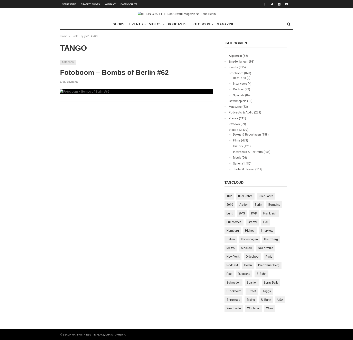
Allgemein (235, 56)
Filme (236, 140)
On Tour (238, 89)
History (238, 146)
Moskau (246, 248)
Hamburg (233, 230)
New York (233, 256)
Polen (248, 265)
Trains (251, 300)
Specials (238, 95)
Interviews (240, 83)
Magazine (225, 24)
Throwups (233, 300)
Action (243, 204)
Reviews (234, 124)
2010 (230, 204)
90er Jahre (266, 196)
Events (136, 24)
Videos (155, 24)
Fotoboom (200, 24)
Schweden (233, 282)
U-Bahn (266, 300)
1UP (229, 196)
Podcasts (177, 24)
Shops (118, 24)
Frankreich (270, 213)
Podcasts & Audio (241, 112)
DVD (254, 213)
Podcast (232, 265)
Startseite (69, 4)
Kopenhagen (249, 239)
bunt (230, 213)
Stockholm (234, 291)
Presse (233, 118)
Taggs (267, 291)
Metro (231, 248)
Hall (265, 222)
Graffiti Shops (90, 4)
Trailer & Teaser (244, 169)
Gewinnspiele (237, 101)
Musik (237, 157)
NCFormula (265, 248)
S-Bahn (261, 274)
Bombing (274, 204)
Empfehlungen (238, 61)
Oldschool (252, 256)
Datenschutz (129, 4)
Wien (269, 308)
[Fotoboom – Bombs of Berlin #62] (84, 91)
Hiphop (250, 230)
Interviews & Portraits (248, 152)
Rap (229, 274)
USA (280, 300)
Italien (231, 239)
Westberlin (234, 308)
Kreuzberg (271, 239)
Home (63, 36)
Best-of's (239, 78)
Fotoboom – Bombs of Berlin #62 (114, 72)
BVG (242, 213)
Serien (237, 163)
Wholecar (253, 308)
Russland (244, 274)
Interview (267, 230)
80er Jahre (245, 196)
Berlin (258, 204)
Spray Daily (271, 282)
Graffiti (252, 222)
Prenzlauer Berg (268, 265)
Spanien (252, 282)
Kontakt (110, 4)
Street (252, 291)
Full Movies (234, 222)
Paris (269, 256)
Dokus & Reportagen (247, 134)
